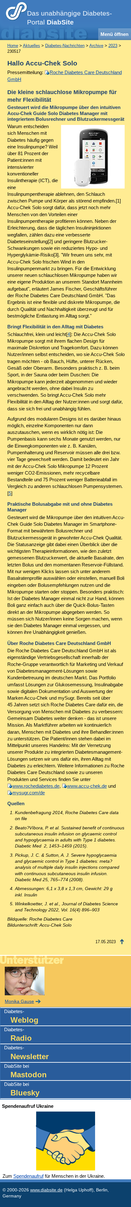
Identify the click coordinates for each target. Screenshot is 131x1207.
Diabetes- (21, 1016)
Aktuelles (31, 45)
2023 (112, 45)
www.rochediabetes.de (35, 786)
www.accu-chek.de (87, 786)
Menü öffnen (114, 34)
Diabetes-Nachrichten (65, 45)
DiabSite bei (25, 1071)
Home (12, 45)
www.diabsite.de (46, 1190)
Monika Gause (19, 1001)
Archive (96, 45)
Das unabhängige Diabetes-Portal (69, 18)
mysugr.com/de (28, 792)
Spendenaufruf (28, 1176)
